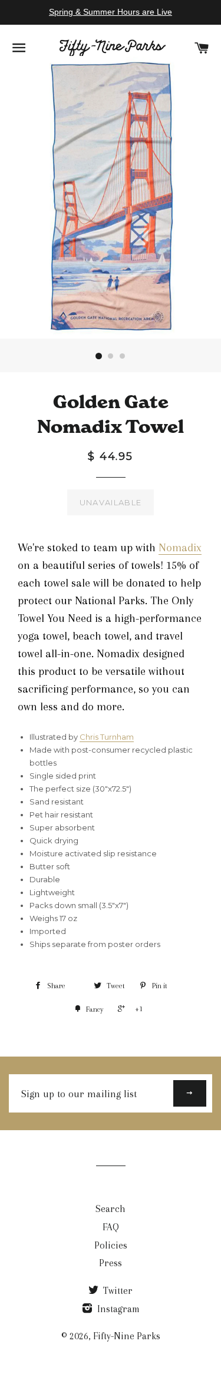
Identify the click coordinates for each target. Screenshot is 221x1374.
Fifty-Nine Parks (126, 1336)
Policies (110, 1245)
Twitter (117, 1290)
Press (110, 1263)
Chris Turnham (107, 736)
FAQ (111, 1227)
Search (110, 1208)
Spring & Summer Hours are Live (110, 11)
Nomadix (180, 547)
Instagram (117, 1309)
